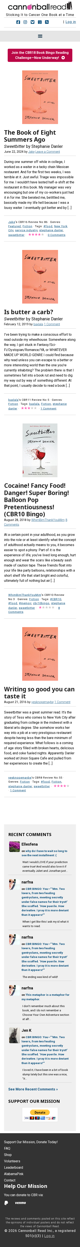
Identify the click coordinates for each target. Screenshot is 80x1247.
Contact (9, 1180)
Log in (70, 22)
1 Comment (52, 324)
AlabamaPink (13, 1174)
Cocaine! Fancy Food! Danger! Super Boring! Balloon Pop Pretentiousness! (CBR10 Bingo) (36, 499)
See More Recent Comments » (33, 1089)
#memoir (25, 603)
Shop (8, 1155)
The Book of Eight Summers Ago (30, 136)
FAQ (7, 1148)
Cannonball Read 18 (40, 5)
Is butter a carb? (28, 312)
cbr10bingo (41, 603)
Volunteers (12, 1161)
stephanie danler (51, 230)
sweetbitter (16, 235)
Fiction (27, 226)
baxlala (34, 403)
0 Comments (56, 235)
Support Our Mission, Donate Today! (31, 1142)
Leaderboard (13, 1168)
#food (48, 226)
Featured (14, 226)
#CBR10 (55, 599)
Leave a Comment (47, 152)
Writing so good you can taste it (39, 692)
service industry (26, 230)
